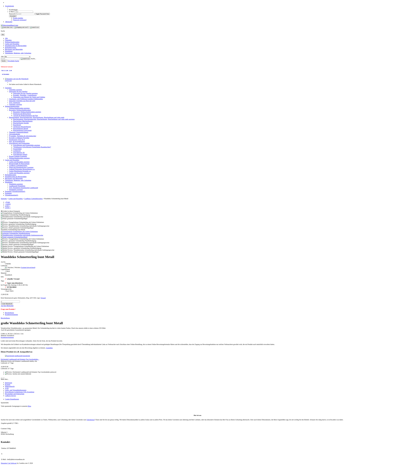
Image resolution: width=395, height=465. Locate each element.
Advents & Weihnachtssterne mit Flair (25, 115)
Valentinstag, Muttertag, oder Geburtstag (18, 53)
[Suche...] (25, 59)
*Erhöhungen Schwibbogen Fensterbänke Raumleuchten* (32, 147)
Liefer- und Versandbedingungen (15, 390)
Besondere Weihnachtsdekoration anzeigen (27, 112)
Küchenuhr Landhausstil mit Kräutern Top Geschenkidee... (20, 359)
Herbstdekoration (10, 47)
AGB (7, 388)
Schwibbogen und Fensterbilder (19, 143)
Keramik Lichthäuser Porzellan (19, 138)
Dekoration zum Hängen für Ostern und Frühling (29, 97)
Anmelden (49, 348)
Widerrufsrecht (10, 386)
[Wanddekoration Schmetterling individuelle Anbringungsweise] (22, 235)
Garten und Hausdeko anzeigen (19, 162)
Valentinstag (90, 420)
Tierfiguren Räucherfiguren (22, 127)
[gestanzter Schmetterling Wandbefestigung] (15, 233)
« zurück (8, 204)
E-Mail (11, 12)
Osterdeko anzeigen (15, 90)
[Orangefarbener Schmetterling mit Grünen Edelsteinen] (19, 231)
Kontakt (7, 384)
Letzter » (8, 208)
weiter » (7, 206)
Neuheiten (8, 191)
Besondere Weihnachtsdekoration (20, 110)
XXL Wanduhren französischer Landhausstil (23, 188)
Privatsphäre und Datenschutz (14, 394)
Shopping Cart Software (9, 463)
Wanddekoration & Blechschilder (16, 46)
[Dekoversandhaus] (9, 25)
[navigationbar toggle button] (7, 27)
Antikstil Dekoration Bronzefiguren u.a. (22, 169)
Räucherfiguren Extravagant (22, 130)
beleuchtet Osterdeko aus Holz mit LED (22, 101)
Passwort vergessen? (20, 20)
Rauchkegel (17, 125)
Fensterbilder (17, 149)
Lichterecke (17, 151)
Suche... (33, 59)
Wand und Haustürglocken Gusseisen (21, 167)
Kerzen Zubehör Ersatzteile (18, 156)
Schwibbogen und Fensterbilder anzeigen (26, 145)
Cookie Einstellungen (12, 399)
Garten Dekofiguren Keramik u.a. (20, 171)
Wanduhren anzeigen (16, 184)
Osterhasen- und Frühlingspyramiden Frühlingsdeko (26, 99)
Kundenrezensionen (11, 314)
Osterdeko (8, 40)
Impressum (8, 383)
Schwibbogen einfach (20, 154)
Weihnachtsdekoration (12, 42)
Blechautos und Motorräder (14, 49)
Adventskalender (14, 134)
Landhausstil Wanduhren (17, 186)
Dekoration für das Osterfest (18, 91)
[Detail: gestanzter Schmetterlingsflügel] (14, 237)
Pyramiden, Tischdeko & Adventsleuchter (22, 136)
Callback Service (10, 396)
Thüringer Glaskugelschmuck (18, 132)
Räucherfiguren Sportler (21, 123)
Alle (6, 38)
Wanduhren (8, 51)
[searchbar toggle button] (34, 27)
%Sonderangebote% (18, 191)
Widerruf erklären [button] (6, 410)
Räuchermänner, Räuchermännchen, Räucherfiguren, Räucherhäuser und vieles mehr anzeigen (44, 119)
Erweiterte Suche (13, 61)
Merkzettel (8, 22)
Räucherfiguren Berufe (20, 128)
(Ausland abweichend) (28, 267)
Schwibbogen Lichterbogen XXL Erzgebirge (19, 392)
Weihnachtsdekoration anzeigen (19, 108)
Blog (29, 406)
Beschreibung (9, 313)
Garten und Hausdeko (12, 44)
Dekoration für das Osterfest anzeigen (25, 93)
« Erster (7, 202)
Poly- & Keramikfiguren (17, 141)
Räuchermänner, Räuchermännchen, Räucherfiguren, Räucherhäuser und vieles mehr (36, 117)
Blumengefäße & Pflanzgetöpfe (19, 164)
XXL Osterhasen (14, 103)
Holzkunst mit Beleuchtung (22, 114)
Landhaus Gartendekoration (18, 165)
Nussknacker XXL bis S (17, 140)
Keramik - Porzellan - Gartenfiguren (25, 95)
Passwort (12, 14)
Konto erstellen (18, 18)
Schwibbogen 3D (19, 152)
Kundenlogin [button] (9, 6)
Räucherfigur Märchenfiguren (23, 121)
